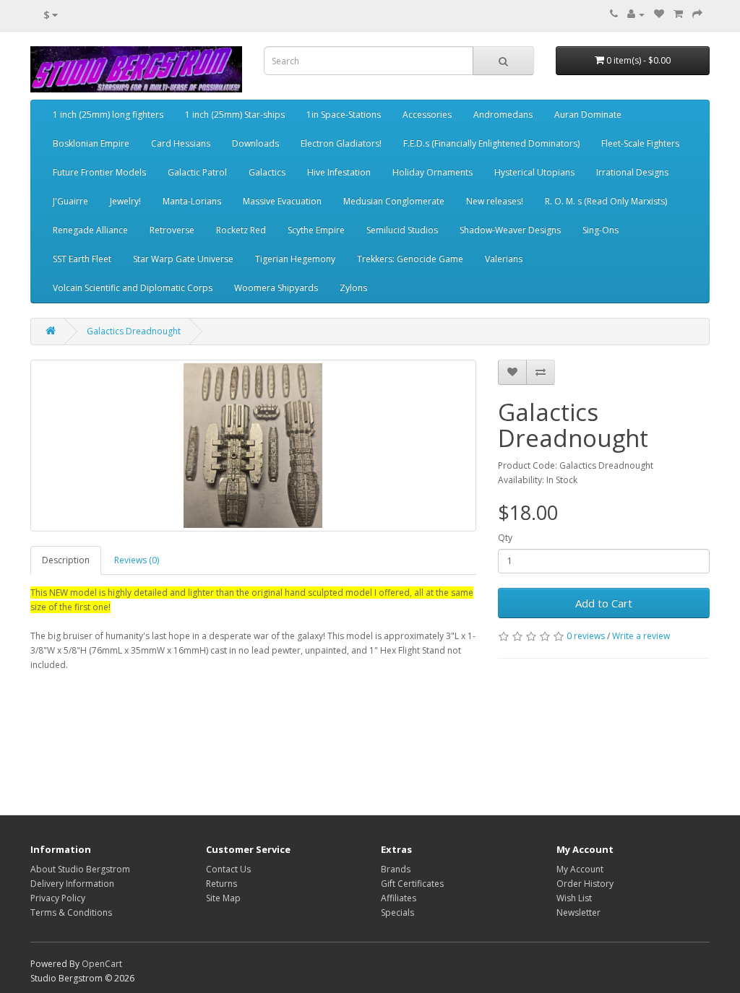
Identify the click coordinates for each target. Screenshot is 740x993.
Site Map (223, 898)
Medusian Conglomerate (393, 201)
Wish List (574, 898)
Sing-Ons (600, 230)
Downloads (255, 143)
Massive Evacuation (282, 201)
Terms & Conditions (71, 912)
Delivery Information (72, 883)
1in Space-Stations (343, 114)
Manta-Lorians (192, 201)
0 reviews (586, 636)
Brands (395, 869)
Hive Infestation (339, 172)
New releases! (494, 201)
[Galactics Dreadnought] (253, 446)
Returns (221, 883)
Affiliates (398, 898)
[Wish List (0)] (659, 14)
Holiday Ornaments (432, 172)
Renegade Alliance (90, 230)
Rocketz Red (241, 230)
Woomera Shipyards (276, 288)
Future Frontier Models (99, 172)
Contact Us (228, 869)
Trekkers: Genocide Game (410, 259)
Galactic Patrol (197, 172)
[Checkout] (697, 14)
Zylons (353, 288)
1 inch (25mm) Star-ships (235, 114)
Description (66, 560)
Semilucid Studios (402, 230)
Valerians (503, 259)
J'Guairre (70, 201)
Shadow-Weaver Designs (510, 230)
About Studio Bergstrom (80, 869)
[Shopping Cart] (678, 14)
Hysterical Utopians (534, 172)
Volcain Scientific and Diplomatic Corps (132, 288)
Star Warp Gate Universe (183, 259)
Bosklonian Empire (91, 143)
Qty (505, 538)
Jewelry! (125, 201)
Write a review (641, 636)
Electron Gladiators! (341, 143)
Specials (397, 912)
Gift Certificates (412, 883)
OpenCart (102, 964)
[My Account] (636, 14)
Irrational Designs (632, 172)
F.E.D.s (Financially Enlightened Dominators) (491, 143)
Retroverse (172, 230)
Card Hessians (180, 143)
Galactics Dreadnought (134, 331)
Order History (585, 883)
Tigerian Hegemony (295, 259)
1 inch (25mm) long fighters (108, 114)
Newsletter (578, 912)
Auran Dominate (587, 114)
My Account (579, 869)
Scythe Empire (316, 230)
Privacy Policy (57, 898)
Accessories (427, 114)
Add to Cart (603, 603)
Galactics (267, 172)
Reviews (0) (136, 560)
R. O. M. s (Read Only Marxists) (606, 201)
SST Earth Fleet (82, 259)
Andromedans (503, 114)
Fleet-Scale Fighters (640, 143)
